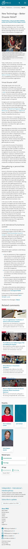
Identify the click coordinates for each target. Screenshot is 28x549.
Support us (4, 524)
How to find (4, 517)
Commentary (17, 7)
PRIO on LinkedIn (8, 536)
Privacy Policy (5, 543)
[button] (25, 3)
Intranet (4, 521)
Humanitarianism (7, 458)
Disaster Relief (6, 473)
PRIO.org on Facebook (9, 528)
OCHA (7, 229)
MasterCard (4, 110)
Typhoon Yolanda (6, 75)
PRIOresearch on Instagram (11, 533)
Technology (5, 462)
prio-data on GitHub (9, 538)
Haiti (4, 92)
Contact (4, 519)
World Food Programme (15, 109)
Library (3, 515)
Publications (9, 7)
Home (3, 7)
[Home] (6, 2)
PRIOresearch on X (9, 531)
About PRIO (4, 510)
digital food (22, 110)
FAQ (3, 522)
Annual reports (5, 512)
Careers (3, 514)
